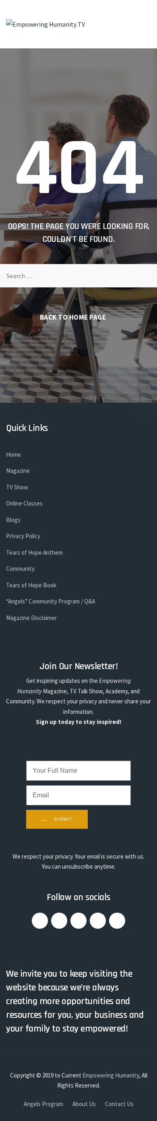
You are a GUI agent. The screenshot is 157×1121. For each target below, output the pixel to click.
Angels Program (43, 1104)
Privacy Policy (23, 536)
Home (13, 454)
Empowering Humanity (111, 1075)
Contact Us (119, 1104)
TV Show (17, 487)
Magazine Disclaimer (31, 618)
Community (20, 568)
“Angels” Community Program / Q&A (50, 601)
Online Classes (24, 503)
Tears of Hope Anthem (34, 552)
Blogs (13, 520)
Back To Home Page (73, 317)
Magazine (18, 470)
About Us (84, 1104)
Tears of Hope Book (31, 585)
